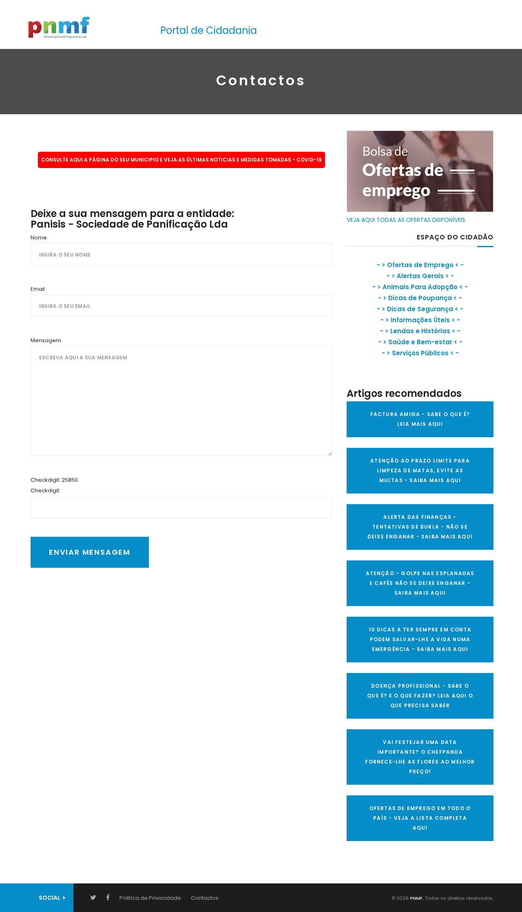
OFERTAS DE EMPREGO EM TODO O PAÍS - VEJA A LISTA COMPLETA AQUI (420, 818)
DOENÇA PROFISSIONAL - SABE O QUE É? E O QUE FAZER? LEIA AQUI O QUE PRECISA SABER (420, 695)
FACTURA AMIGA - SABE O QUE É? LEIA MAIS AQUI (420, 419)
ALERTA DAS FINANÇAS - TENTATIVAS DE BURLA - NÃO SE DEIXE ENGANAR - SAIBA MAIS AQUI (420, 527)
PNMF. (416, 898)
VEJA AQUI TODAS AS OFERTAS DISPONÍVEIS (406, 220)
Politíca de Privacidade (150, 898)
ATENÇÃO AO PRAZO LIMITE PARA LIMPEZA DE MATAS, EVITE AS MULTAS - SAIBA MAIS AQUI (420, 470)
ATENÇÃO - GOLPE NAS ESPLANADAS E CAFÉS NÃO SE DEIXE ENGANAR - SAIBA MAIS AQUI (420, 583)
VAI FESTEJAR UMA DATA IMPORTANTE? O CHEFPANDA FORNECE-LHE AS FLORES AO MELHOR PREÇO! (420, 757)
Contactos (205, 898)
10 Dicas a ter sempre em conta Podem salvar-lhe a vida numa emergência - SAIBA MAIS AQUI (420, 639)
